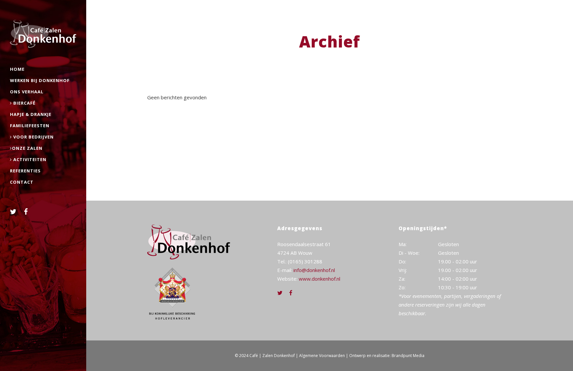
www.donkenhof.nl (319, 278)
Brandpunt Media (408, 355)
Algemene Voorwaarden (322, 355)
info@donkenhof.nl (314, 270)
